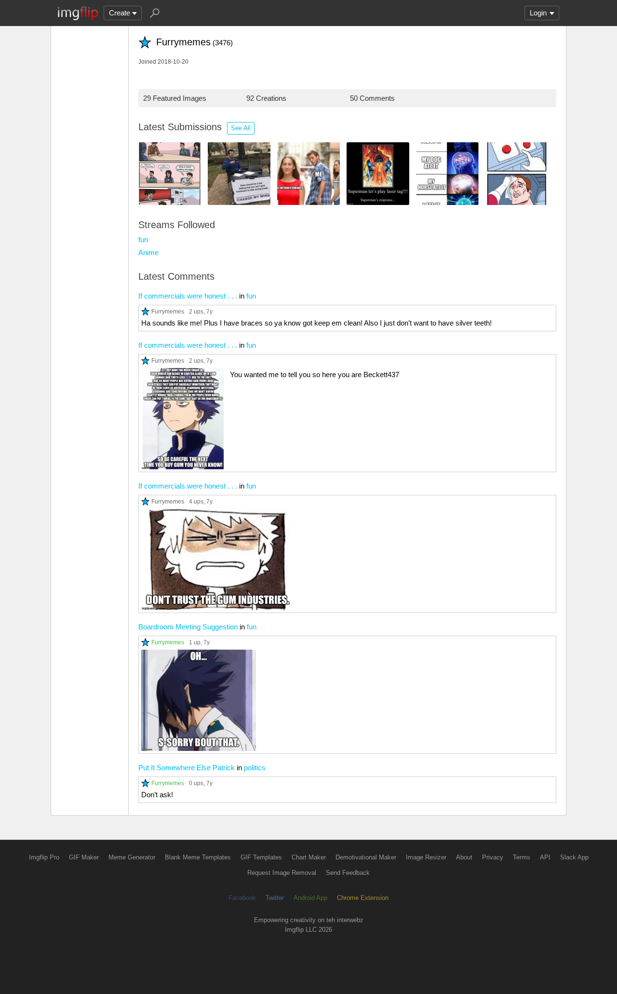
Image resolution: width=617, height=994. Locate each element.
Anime (148, 252)
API (545, 857)
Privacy (492, 857)
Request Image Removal (281, 872)
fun (143, 239)
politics (255, 767)
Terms (521, 857)
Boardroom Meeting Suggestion (188, 627)
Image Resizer (426, 857)
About (464, 857)
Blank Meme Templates (198, 857)
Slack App (574, 857)
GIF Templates (261, 857)
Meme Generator (131, 857)
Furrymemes (167, 311)
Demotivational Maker (365, 857)
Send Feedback (348, 872)
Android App (310, 897)
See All (241, 128)
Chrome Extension (363, 897)
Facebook (242, 897)
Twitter (275, 897)
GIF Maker (84, 857)
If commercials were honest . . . (187, 296)
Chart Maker (309, 857)
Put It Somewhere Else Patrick (186, 767)
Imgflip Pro (44, 857)
